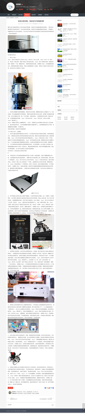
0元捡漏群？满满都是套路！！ (68, 79)
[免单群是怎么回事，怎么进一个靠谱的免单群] (59, 36)
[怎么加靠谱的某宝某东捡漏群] (59, 71)
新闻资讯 (59, 117)
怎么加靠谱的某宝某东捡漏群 (68, 69)
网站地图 (24, 410)
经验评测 (59, 119)
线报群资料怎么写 (13, 398)
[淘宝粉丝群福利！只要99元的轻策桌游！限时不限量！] (59, 97)
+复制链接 (37, 393)
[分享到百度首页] (53, 388)
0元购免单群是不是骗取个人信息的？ (69, 44)
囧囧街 (29, 391)
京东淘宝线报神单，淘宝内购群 (46, 398)
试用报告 (66, 119)
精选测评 (12, 17)
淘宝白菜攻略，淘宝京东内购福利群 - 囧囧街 (26, 393)
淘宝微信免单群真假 (66, 89)
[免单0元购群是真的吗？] (59, 87)
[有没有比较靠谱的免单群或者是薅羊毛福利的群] (59, 66)
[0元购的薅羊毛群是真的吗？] (59, 77)
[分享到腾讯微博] (51, 388)
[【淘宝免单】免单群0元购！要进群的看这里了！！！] (59, 41)
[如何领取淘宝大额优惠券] (59, 56)
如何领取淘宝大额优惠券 (67, 54)
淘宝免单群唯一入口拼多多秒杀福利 (69, 23)
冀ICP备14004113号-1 (19, 410)
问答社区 (72, 119)
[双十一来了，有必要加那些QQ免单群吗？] (59, 61)
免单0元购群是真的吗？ (67, 84)
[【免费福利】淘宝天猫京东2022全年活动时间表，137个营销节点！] (59, 31)
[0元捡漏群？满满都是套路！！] (59, 82)
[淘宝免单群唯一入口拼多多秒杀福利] (59, 26)
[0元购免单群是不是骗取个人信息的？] (59, 46)
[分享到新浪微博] (49, 388)
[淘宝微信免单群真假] (59, 92)
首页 (8, 17)
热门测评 (66, 117)
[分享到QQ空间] (47, 388)
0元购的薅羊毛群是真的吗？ (68, 74)
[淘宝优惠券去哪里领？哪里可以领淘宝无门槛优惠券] (59, 51)
